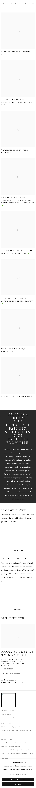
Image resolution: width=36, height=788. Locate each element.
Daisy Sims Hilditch (13, 3)
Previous (7, 537)
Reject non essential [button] (18, 779)
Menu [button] (33, 3)
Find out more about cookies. (23, 769)
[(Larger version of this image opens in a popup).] (18, 537)
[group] (18, 537)
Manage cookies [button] (18, 774)
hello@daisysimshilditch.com (24, 753)
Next (28, 537)
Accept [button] (18, 784)
